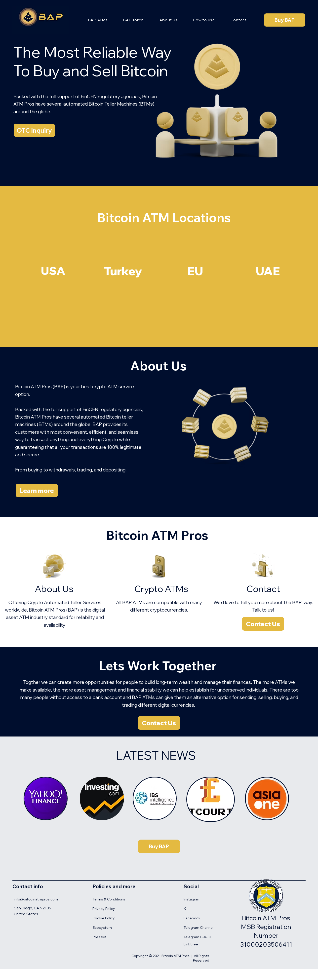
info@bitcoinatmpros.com (36, 899)
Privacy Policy (103, 908)
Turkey (123, 271)
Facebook (192, 918)
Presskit (100, 937)
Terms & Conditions (109, 899)
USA (53, 270)
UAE (268, 271)
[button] (34, 130)
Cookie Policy (103, 918)
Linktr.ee (191, 944)
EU (195, 271)
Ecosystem (102, 927)
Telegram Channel (198, 927)
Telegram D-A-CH (198, 937)
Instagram (192, 899)
